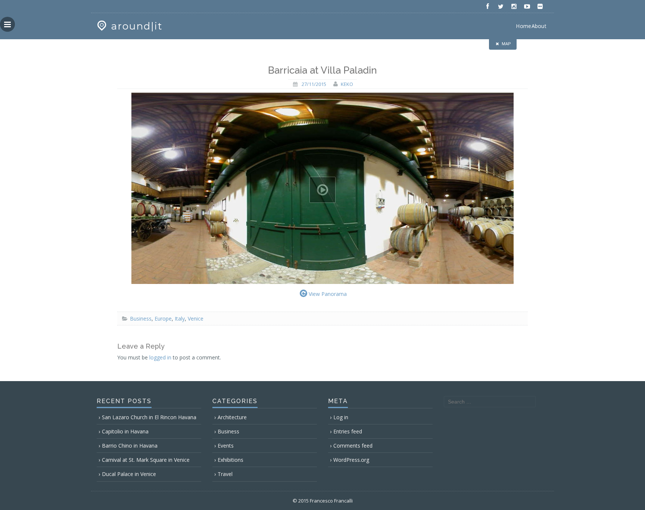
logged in (160, 357)
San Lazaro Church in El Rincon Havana (149, 417)
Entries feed (347, 431)
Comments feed (353, 445)
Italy (180, 318)
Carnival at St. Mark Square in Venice (146, 459)
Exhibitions (230, 459)
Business (141, 318)
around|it (137, 26)
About (539, 26)
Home (523, 26)
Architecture (232, 417)
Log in (340, 417)
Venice (195, 318)
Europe (163, 318)
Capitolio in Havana (125, 431)
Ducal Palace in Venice (129, 473)
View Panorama (328, 293)
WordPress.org (351, 459)
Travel (225, 473)
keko (347, 84)
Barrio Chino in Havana (130, 445)
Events (226, 445)
